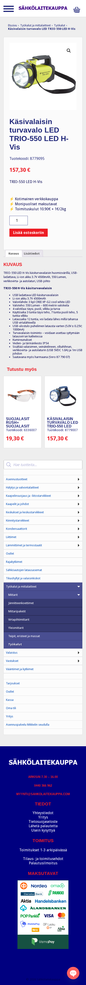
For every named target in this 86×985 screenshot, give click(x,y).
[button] (69, 51)
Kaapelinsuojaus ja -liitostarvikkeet (28, 495)
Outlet (10, 553)
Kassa (10, 700)
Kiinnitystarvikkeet (17, 520)
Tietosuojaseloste (43, 821)
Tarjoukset (13, 683)
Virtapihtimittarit (18, 619)
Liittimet (11, 537)
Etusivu (12, 25)
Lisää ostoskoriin (28, 232)
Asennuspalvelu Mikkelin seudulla (27, 724)
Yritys (9, 716)
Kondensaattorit (16, 528)
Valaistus (11, 652)
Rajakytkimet (14, 561)
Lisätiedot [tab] (32, 253)
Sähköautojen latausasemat (24, 570)
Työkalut (59, 25)
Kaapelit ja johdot (17, 504)
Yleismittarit (16, 628)
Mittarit (13, 595)
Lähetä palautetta (43, 826)
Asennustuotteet (16, 479)
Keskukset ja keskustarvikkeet (25, 512)
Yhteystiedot (43, 813)
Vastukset (12, 661)
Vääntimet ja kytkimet (19, 669)
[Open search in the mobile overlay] (43, 464)
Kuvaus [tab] (13, 253)
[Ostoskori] (78, 10)
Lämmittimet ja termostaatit (24, 545)
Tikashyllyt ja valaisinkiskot (23, 578)
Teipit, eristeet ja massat (24, 636)
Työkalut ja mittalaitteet (35, 25)
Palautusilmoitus (43, 863)
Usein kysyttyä (43, 830)
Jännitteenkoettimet (21, 603)
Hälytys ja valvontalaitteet (22, 487)
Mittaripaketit (17, 611)
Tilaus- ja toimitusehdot (43, 859)
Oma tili (11, 708)
